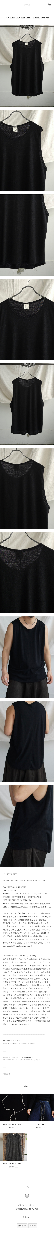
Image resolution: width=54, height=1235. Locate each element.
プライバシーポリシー (27, 1205)
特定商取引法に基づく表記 (27, 1209)
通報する (7, 1074)
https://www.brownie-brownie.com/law (19, 1044)
